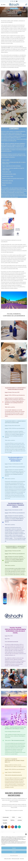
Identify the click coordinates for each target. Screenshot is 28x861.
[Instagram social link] (15, 1)
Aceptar (14, 848)
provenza (20, 820)
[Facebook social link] (11, 1)
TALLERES (5, 823)
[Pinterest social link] (12, 827)
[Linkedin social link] (16, 827)
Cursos (15, 8)
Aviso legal (22, 858)
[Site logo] (14, 4)
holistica (12, 820)
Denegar (14, 851)
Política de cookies (7, 858)
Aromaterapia (6, 817)
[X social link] (13, 1)
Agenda (12, 8)
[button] (26, 834)
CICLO (13, 817)
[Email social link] (9, 827)
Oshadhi (9, 15)
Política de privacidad (15, 858)
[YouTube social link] (17, 1)
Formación (5, 820)
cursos (19, 817)
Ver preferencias (14, 855)
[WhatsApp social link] (19, 827)
